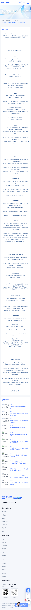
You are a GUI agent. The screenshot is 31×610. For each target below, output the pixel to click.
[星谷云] (12, 497)
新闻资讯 (8, 20)
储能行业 (4, 542)
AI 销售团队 (5, 524)
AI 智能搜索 (5, 521)
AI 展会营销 (5, 531)
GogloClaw (4, 511)
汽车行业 (4, 539)
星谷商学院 (15, 20)
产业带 (3, 552)
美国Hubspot (6, 36)
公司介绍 (4, 563)
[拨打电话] (13, 3)
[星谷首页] (5, 2)
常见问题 (4, 576)
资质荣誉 (4, 566)
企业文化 (4, 570)
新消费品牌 (4, 545)
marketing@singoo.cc (11, 586)
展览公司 (4, 549)
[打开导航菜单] (28, 3)
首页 (3, 20)
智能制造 (4, 555)
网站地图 (11, 607)
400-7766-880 (12, 584)
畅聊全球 (4, 528)
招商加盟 (4, 573)
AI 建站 (3, 518)
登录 (20, 2)
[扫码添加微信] (28, 598)
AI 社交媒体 (5, 515)
